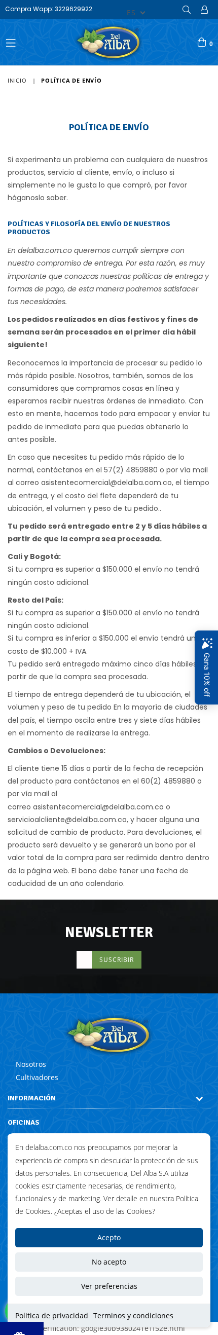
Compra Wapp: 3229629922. (49, 9)
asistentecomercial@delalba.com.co (106, 482)
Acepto (109, 1237)
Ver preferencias (109, 1286)
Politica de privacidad (51, 1315)
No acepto (109, 1262)
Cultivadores (37, 1077)
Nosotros (31, 1064)
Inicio (17, 80)
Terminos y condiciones (133, 1315)
